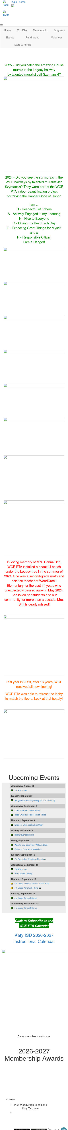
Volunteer (56, 37)
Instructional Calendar (34, 941)
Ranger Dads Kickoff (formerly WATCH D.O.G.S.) (35, 800)
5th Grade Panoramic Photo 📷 (28, 888)
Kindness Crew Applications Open (29, 825)
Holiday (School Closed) (24, 835)
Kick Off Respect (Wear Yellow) (27, 810)
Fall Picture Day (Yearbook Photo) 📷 (30, 859)
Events (10, 37)
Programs (59, 30)
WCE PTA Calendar (34, 925)
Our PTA (22, 30)
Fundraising (32, 37)
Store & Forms (22, 44)
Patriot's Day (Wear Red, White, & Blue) (31, 845)
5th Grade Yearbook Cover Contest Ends (32, 883)
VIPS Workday (21, 790)
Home (7, 30)
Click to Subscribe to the (34, 920)
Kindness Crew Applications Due (28, 849)
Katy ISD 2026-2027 (34, 935)
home (22, 2)
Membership (40, 30)
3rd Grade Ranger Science (26, 898)
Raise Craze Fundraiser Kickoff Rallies (30, 815)
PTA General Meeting (23, 873)
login (14, 2)
